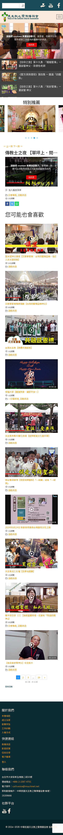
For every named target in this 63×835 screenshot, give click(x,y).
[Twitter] (12, 204)
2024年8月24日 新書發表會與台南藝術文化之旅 (28, 527)
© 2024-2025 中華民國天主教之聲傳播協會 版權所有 (31, 827)
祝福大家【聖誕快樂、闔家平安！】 (22, 391)
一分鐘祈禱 (13, 398)
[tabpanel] (31, 119)
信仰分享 (6, 752)
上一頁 (8, 146)
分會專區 (12, 195)
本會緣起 (6, 715)
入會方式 (6, 732)
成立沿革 (6, 720)
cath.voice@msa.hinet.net (26, 786)
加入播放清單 (14, 189)
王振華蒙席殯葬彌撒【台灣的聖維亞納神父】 (26, 303)
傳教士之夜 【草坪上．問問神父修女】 (31, 153)
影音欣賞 (6, 748)
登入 (4, 761)
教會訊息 (6, 744)
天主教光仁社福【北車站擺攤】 (20, 571)
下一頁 (17, 146)
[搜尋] (23, 5)
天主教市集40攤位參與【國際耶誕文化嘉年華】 (27, 435)
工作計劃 (6, 728)
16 (39, 677)
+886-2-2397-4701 (22, 781)
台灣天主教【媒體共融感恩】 (19, 347)
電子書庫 (6, 756)
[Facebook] (7, 204)
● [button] (26, 138)
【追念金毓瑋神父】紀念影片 (19, 662)
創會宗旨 (6, 724)
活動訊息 (22, 195)
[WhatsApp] (17, 204)
